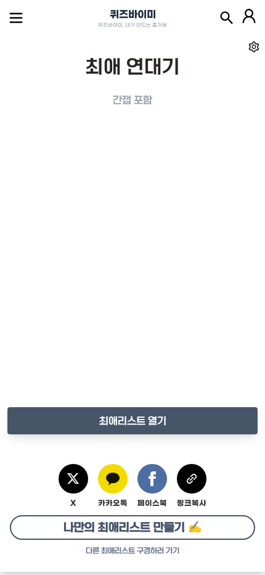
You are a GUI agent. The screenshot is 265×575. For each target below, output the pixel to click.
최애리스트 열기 (132, 420)
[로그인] (249, 17)
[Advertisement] (132, 269)
